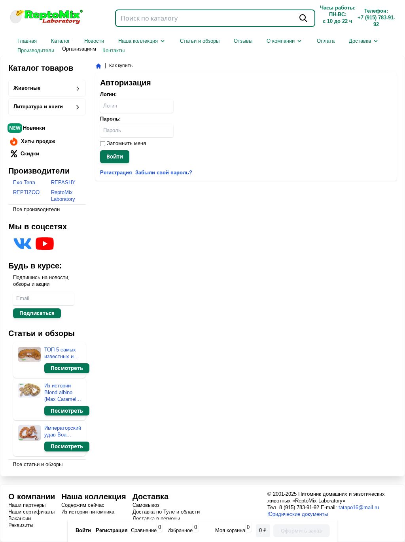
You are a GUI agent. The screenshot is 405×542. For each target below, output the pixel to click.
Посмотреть (67, 368)
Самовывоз (145, 505)
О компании (281, 41)
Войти (114, 156)
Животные (26, 88)
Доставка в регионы (156, 518)
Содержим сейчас (82, 505)
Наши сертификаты (31, 512)
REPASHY (63, 182)
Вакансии (19, 518)
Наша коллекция (138, 41)
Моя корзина (231, 530)
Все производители (36, 209)
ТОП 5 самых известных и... (61, 353)
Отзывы (243, 41)
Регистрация (112, 530)
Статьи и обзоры (200, 41)
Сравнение (144, 530)
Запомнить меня (125, 143)
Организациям (79, 49)
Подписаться (37, 313)
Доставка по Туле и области (166, 512)
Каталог (60, 41)
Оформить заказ (301, 530)
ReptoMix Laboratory (63, 195)
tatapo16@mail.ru (359, 507)
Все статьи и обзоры (37, 464)
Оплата (326, 41)
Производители (35, 50)
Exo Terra (24, 182)
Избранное (180, 530)
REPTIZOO (26, 192)
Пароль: (110, 119)
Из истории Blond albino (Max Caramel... (62, 392)
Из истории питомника (87, 512)
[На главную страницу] (98, 66)
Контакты (113, 50)
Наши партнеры (26, 505)
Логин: (108, 94)
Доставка (360, 41)
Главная (27, 41)
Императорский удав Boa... (62, 431)
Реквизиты (20, 525)
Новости (94, 41)
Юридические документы (297, 514)
